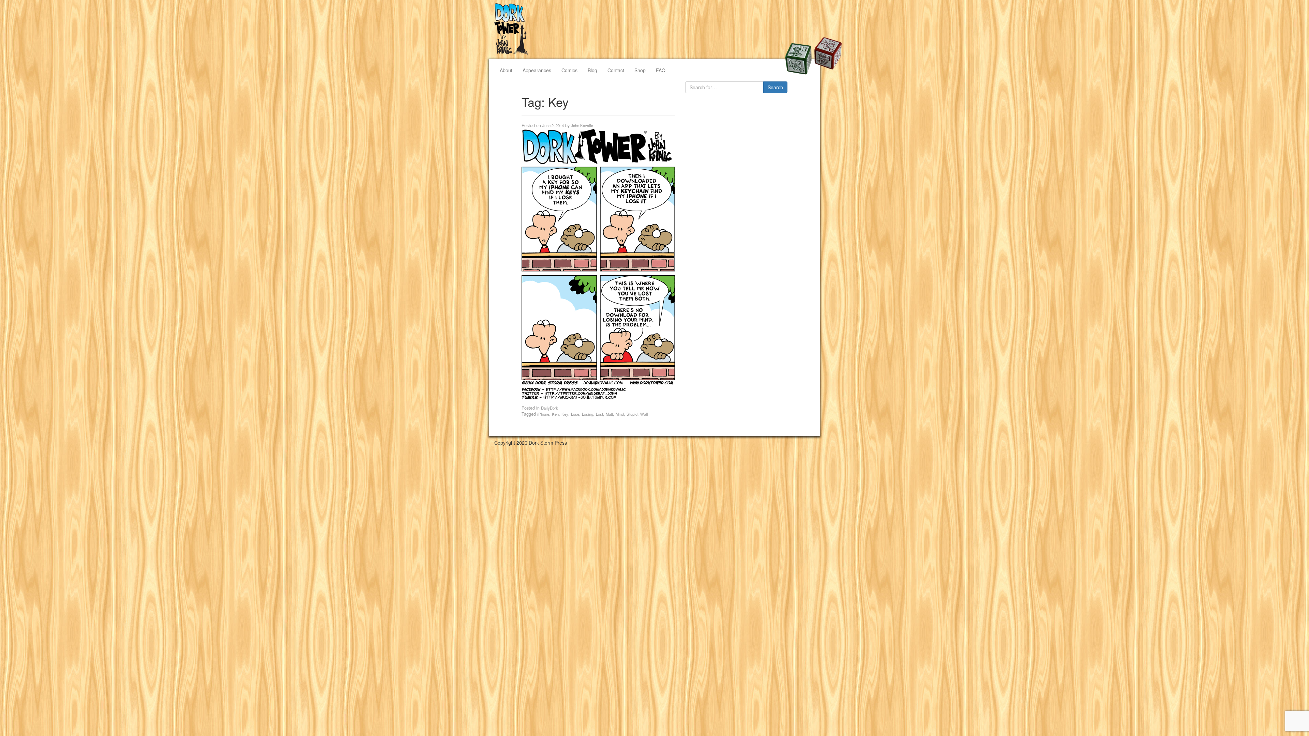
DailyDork (549, 408)
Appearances (537, 70)
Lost (599, 414)
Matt (609, 414)
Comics (569, 70)
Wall (644, 414)
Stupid (632, 414)
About (506, 70)
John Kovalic (582, 125)
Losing (587, 414)
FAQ (660, 70)
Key (564, 414)
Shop (640, 70)
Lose (575, 414)
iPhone (543, 414)
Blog (592, 70)
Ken (555, 414)
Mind (620, 414)
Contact (615, 70)
